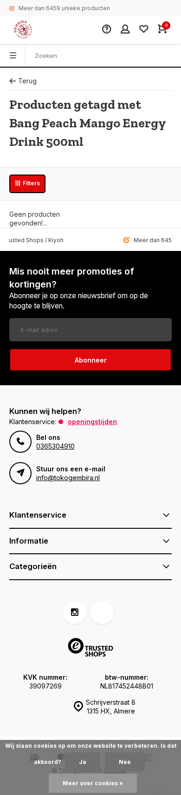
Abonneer (91, 360)
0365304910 (55, 446)
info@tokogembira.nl (68, 478)
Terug (27, 81)
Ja (82, 761)
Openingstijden (92, 422)
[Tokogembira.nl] (32, 30)
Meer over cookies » (93, 783)
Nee (125, 761)
